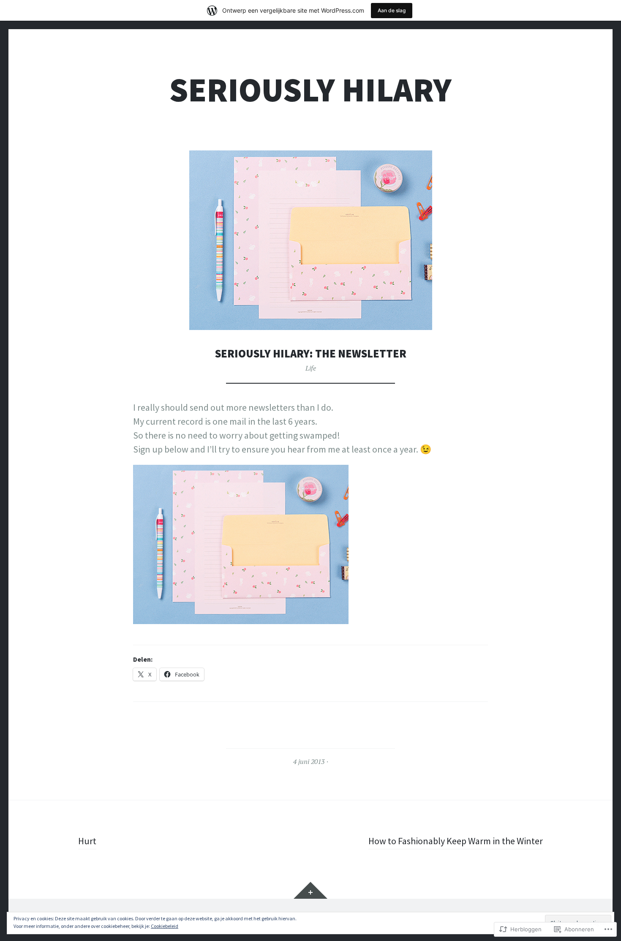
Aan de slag (392, 10)
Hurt (87, 841)
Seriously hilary (310, 89)
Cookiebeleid (164, 926)
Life (310, 368)
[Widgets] (310, 890)
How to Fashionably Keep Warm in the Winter (455, 841)
